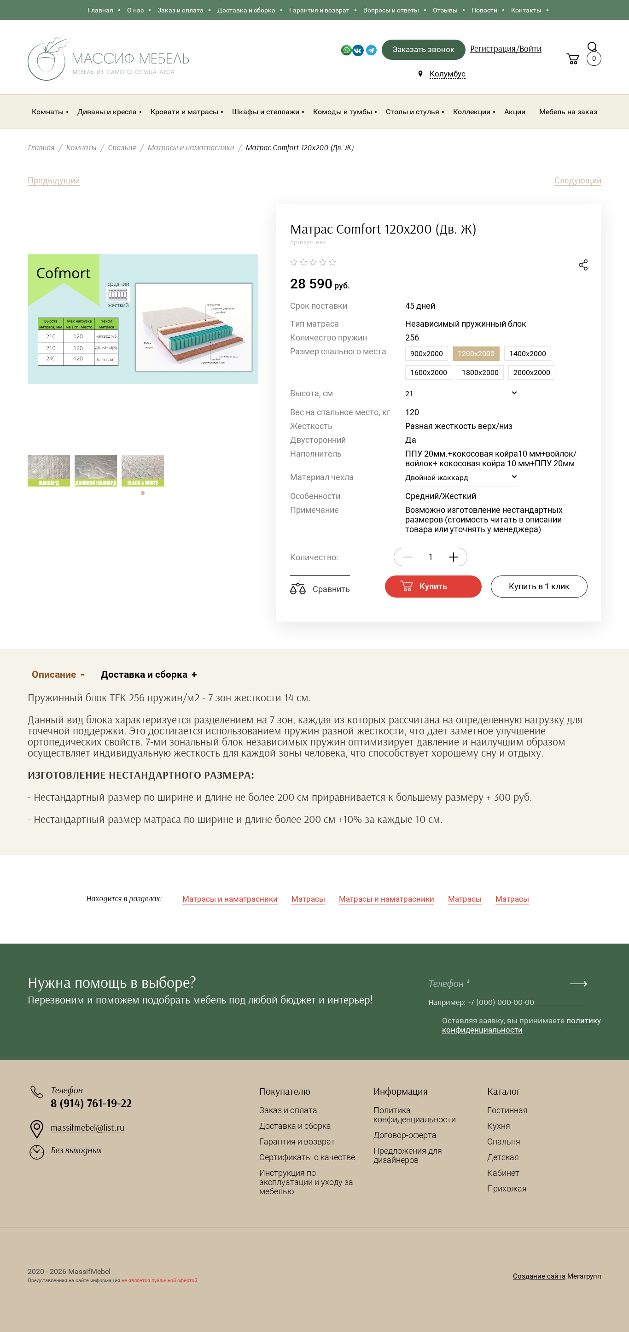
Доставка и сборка (295, 1126)
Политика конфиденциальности (414, 1114)
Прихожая (507, 1188)
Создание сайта (539, 1276)
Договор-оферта (405, 1135)
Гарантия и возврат (297, 1141)
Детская (503, 1157)
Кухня (498, 1126)
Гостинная (507, 1110)
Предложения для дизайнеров (407, 1155)
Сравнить (330, 589)
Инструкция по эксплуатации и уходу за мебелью (306, 1182)
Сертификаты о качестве (307, 1157)
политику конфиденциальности (521, 1025)
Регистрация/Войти (506, 49)
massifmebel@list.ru (87, 1127)
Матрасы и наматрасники (230, 899)
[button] (143, 493)
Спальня (503, 1141)
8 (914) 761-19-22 (91, 1103)
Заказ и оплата (288, 1110)
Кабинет (503, 1173)
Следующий (577, 180)
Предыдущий (54, 180)
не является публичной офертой (159, 1281)
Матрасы (308, 899)
